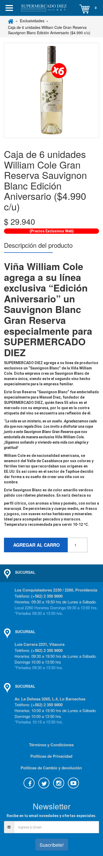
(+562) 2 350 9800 (47, 596)
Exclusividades (32, 20)
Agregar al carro (36, 545)
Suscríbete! (52, 844)
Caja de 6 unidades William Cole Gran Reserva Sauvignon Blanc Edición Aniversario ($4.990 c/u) (49, 30)
